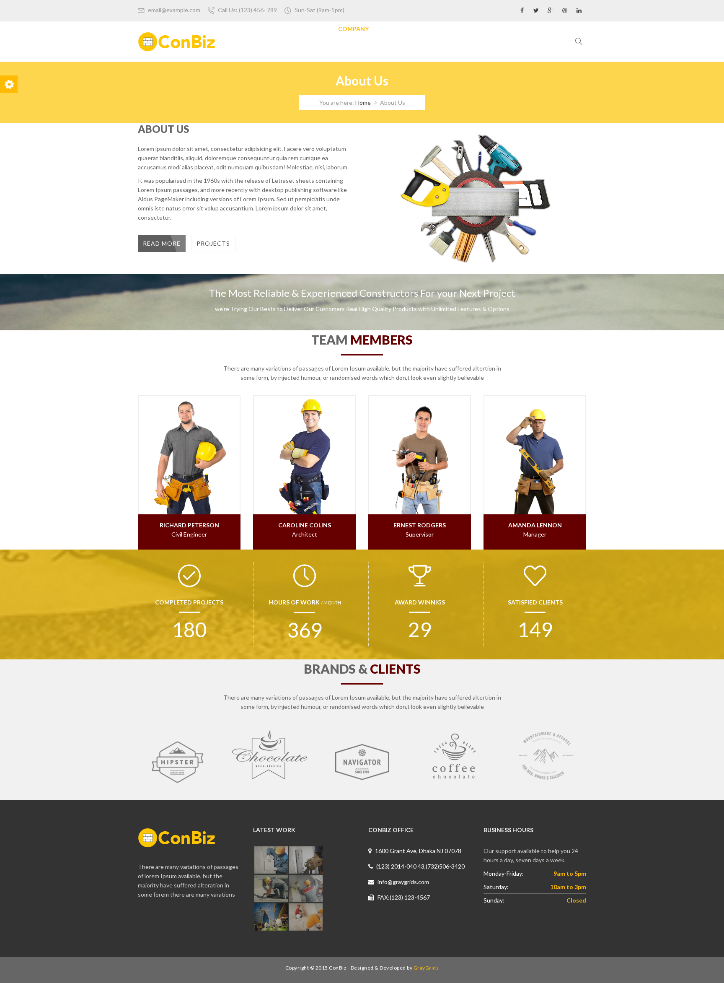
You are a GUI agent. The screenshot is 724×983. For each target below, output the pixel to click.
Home (273, 28)
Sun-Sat (319, 9)
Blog (474, 28)
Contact (541, 28)
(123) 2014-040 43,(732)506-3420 (420, 866)
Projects (438, 28)
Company (353, 28)
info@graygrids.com (402, 881)
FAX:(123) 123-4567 (403, 897)
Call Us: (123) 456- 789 (247, 9)
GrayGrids (426, 968)
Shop (504, 28)
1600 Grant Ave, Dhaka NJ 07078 (417, 850)
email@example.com (174, 9)
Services (395, 28)
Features (310, 28)
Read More (162, 243)
